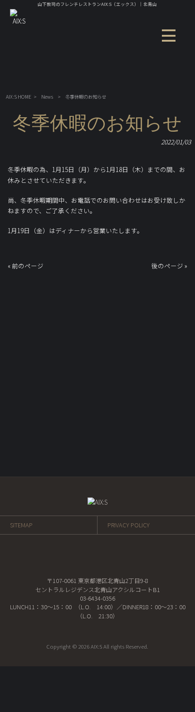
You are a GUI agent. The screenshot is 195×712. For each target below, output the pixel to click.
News (47, 96)
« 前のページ (26, 265)
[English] (134, 81)
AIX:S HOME (18, 96)
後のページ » (169, 265)
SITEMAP (21, 525)
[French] (124, 81)
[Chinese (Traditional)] (154, 81)
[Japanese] (174, 81)
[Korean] (164, 81)
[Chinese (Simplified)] (144, 81)
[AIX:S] (19, 20)
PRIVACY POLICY (128, 525)
